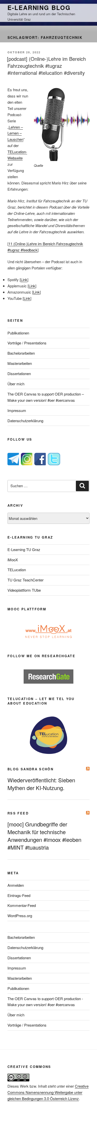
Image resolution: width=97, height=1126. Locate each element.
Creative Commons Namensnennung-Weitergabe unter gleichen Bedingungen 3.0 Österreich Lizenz (48, 1092)
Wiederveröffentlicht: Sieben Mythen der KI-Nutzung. (41, 784)
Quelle (38, 165)
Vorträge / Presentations (27, 342)
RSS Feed (18, 813)
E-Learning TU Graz (23, 549)
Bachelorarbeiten (21, 353)
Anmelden (15, 885)
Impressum (16, 410)
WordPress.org (19, 915)
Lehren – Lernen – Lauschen (15, 133)
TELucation (16, 569)
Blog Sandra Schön (30, 769)
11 (10, 243)
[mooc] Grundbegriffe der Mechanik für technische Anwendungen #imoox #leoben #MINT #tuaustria (44, 835)
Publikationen (18, 332)
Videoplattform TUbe (24, 590)
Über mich (15, 383)
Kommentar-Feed (21, 905)
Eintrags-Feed (18, 895)
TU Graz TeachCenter (25, 579)
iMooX (12, 559)
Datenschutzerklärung (25, 420)
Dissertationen (19, 373)
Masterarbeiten (19, 363)
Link (24, 279)
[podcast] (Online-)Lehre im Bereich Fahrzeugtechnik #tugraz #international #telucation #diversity (46, 65)
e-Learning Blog (39, 7)
